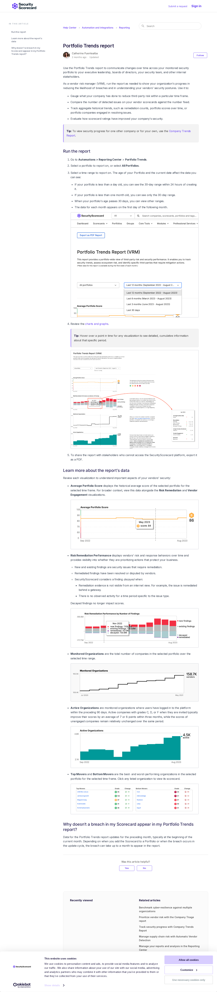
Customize (186, 969)
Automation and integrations (97, 27)
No (144, 868)
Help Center (69, 27)
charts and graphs (96, 324)
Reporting (124, 27)
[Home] (24, 6)
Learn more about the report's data (26, 40)
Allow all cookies (189, 959)
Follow (200, 55)
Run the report (18, 32)
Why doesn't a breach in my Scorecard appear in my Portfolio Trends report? (28, 50)
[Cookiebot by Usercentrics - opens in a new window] (22, 985)
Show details (52, 985)
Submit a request (177, 6)
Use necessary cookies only (188, 979)
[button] (198, 6)
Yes (127, 868)
